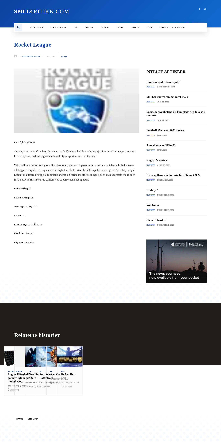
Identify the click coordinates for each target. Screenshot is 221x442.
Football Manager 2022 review (165, 130)
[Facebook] (199, 9)
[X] (205, 9)
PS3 (62, 372)
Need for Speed (34, 376)
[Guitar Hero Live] (70, 356)
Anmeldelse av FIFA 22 (161, 145)
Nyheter (150, 87)
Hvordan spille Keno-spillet (163, 82)
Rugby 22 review (156, 160)
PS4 (65, 56)
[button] (18, 27)
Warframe (152, 205)
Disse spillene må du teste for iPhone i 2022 (173, 175)
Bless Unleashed (156, 220)
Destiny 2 (152, 190)
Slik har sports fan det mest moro (167, 96)
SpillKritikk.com (31, 56)
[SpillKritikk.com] (16, 56)
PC (62, 56)
